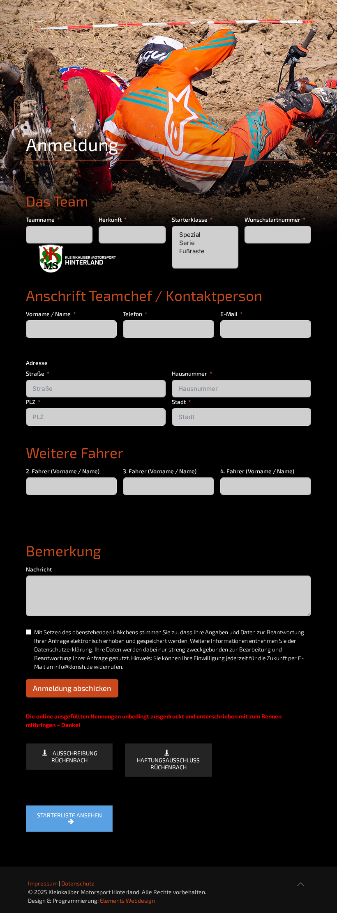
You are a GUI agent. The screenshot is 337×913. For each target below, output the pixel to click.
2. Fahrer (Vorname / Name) (62, 471)
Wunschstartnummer (272, 219)
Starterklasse (190, 219)
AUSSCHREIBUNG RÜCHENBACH (74, 757)
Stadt (179, 401)
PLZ (30, 401)
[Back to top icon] (300, 883)
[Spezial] (205, 235)
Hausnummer (189, 373)
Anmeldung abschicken (72, 688)
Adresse (37, 362)
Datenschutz (77, 883)
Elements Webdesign (127, 900)
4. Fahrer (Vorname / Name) (257, 471)
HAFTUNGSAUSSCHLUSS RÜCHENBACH (168, 764)
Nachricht (39, 569)
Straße (35, 373)
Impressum (43, 883)
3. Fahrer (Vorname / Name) (159, 471)
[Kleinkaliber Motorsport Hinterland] (136, 254)
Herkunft (110, 219)
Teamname (40, 219)
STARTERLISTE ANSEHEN (69, 815)
